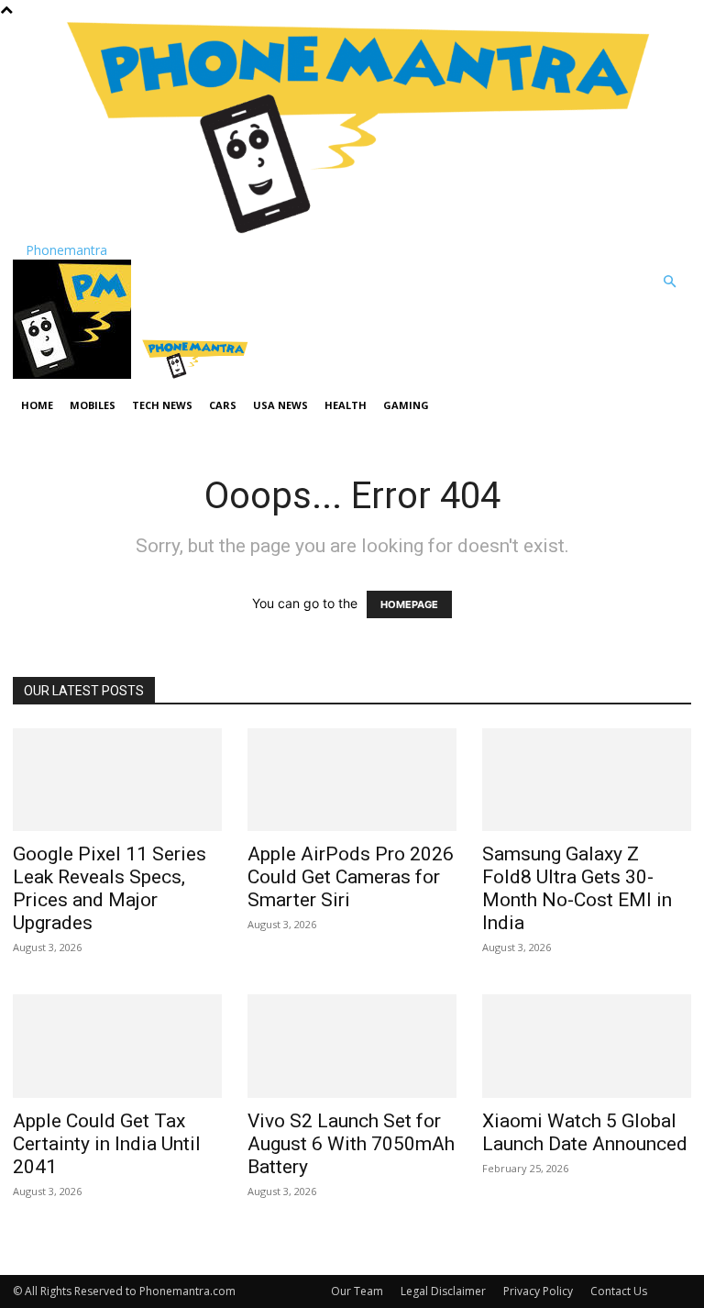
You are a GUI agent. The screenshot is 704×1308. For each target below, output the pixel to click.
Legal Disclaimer (443, 1291)
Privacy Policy (538, 1291)
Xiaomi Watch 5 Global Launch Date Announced (585, 1132)
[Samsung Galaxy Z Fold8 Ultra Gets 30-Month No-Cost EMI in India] (586, 780)
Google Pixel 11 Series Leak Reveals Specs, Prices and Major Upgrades (109, 888)
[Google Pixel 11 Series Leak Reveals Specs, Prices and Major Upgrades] (117, 780)
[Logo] (74, 373)
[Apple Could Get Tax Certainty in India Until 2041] (117, 1046)
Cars (222, 405)
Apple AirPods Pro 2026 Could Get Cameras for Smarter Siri (351, 877)
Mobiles (93, 405)
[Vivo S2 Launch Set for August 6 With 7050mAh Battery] (352, 1046)
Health (345, 405)
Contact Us (618, 1291)
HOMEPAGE (409, 604)
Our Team (357, 1291)
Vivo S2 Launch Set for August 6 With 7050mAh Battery (351, 1144)
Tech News (162, 405)
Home (37, 405)
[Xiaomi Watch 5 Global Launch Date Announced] (586, 1046)
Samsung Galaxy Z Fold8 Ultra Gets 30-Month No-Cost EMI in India (577, 888)
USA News (280, 405)
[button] (669, 282)
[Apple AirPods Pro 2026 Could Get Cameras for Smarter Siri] (352, 780)
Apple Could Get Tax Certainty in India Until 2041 (107, 1144)
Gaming (406, 405)
